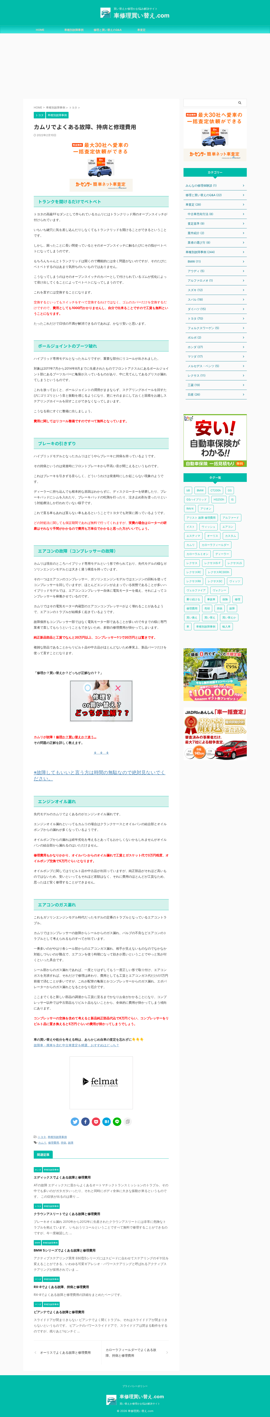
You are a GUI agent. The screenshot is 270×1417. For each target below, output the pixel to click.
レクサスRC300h (218, 572)
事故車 (211, 599)
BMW (200, 490)
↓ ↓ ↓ (101, 753)
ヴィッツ (234, 581)
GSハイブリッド (196, 499)
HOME (40, 29)
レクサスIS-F (212, 563)
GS (230, 490)
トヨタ (42, 1137)
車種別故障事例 (74, 29)
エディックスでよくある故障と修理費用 (62, 1177)
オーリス (212, 535)
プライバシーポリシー (135, 1386)
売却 (207, 608)
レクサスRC (193, 572)
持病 (63, 1142)
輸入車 (226, 626)
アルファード (231, 517)
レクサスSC (215, 581)
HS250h (219, 499)
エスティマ (193, 535)
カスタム (230, 535)
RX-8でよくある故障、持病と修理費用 (61, 1287)
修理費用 (53, 1142)
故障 (70, 1142)
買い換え (191, 617)
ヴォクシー (219, 590)
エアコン (227, 526)
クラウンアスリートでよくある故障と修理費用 (67, 1214)
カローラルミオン (197, 554)
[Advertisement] (135, 65)
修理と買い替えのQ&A (108, 29)
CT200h (216, 490)
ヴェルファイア (196, 590)
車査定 (141, 29)
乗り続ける (193, 599)
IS (232, 499)
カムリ (42, 1142)
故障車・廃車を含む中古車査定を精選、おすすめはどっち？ (76, 1045)
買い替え (209, 617)
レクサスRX (193, 581)
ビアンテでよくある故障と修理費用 (59, 1312)
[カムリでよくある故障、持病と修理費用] (106, 1121)
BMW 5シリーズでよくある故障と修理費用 (65, 1250)
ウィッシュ (208, 526)
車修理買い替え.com (142, 15)
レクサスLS (235, 563)
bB (188, 490)
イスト (190, 526)
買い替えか (229, 617)
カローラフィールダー (215, 544)
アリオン (205, 508)
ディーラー (222, 554)
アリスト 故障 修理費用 (201, 517)
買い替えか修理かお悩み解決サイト (140, 1403)
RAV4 (189, 508)
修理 (237, 599)
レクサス (191, 563)
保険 (225, 599)
